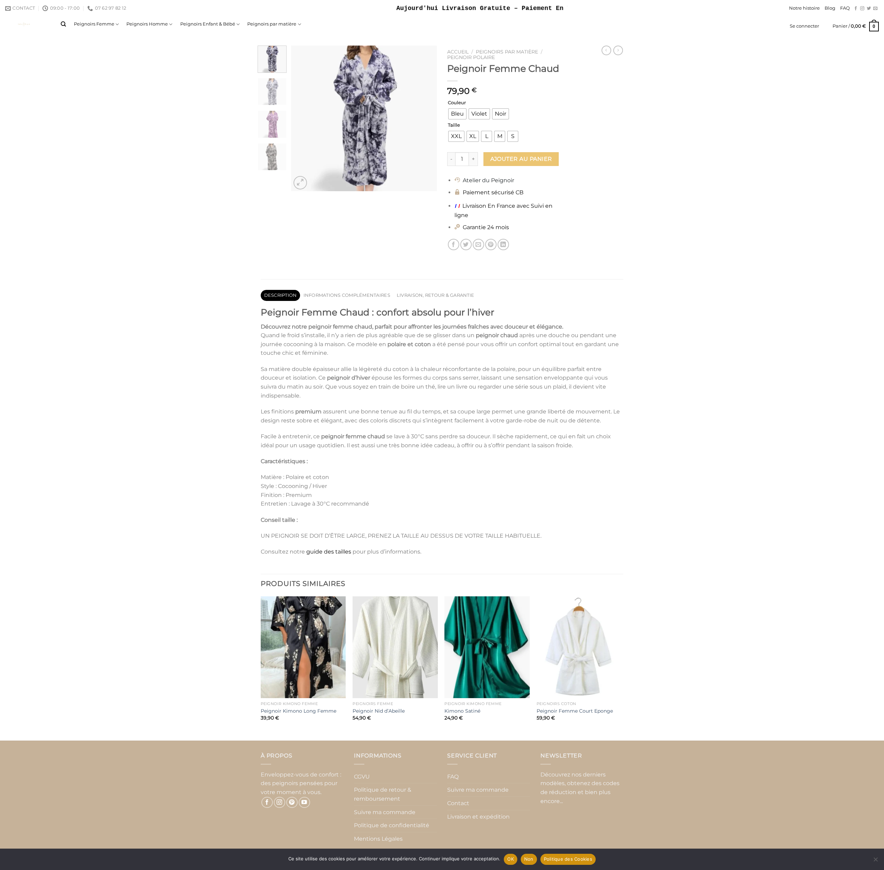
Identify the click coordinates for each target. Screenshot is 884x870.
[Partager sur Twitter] (466, 244)
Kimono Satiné (462, 711)
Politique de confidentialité (391, 825)
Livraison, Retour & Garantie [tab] (435, 295)
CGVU (362, 776)
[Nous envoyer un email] (875, 8)
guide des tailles (328, 551)
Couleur (457, 102)
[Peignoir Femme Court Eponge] (579, 647)
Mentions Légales (378, 838)
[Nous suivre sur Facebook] (856, 8)
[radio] (457, 114)
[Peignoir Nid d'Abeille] (395, 647)
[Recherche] (63, 24)
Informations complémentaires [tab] (347, 295)
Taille (454, 125)
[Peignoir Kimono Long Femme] (303, 647)
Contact (458, 803)
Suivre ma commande (384, 812)
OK (510, 859)
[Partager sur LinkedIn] (503, 244)
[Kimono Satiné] (487, 647)
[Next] (425, 118)
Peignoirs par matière (271, 24)
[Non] (875, 861)
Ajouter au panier (521, 159)
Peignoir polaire (471, 57)
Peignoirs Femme (94, 24)
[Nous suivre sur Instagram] (862, 8)
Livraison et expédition (478, 816)
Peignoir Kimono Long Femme (298, 711)
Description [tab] (280, 295)
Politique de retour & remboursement (382, 794)
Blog (830, 8)
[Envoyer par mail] (478, 244)
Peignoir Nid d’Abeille (379, 711)
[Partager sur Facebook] (453, 244)
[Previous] (303, 118)
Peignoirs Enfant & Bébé (207, 24)
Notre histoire (804, 8)
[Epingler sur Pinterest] (491, 244)
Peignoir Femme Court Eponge (575, 711)
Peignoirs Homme (147, 24)
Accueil (458, 52)
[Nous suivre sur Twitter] (869, 8)
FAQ (845, 8)
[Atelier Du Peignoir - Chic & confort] (27, 24)
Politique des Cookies (568, 859)
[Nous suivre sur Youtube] (304, 802)
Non (529, 859)
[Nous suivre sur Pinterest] (292, 802)
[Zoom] (300, 182)
